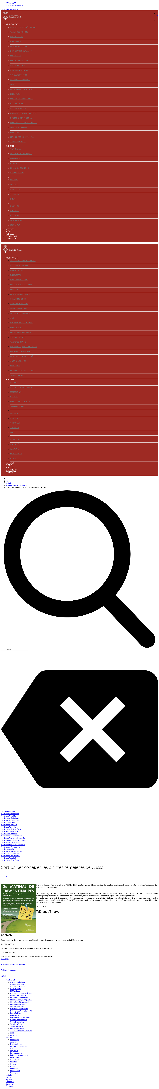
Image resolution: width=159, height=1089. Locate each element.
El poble (10, 146)
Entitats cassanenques (21, 154)
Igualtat (14, 163)
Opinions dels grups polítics (23, 123)
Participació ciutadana (21, 51)
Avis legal (4, 958)
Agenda (10, 234)
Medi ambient (16, 220)
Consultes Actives (18, 75)
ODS (12, 84)
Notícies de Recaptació (10, 842)
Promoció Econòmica (20, 168)
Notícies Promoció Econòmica (13, 844)
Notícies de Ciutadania (10, 818)
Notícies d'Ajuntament (10, 813)
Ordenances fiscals (19, 46)
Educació (14, 211)
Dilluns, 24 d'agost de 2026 (9, 9)
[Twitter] (157, 15)
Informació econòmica (21, 118)
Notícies (10, 229)
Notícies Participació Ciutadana (13, 840)
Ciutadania (15, 149)
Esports (14, 185)
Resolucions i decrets (20, 61)
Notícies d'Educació (9, 825)
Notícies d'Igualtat (8, 858)
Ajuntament (12, 24)
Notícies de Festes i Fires (11, 829)
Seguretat (15, 225)
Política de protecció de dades (13, 964)
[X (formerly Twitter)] (6, 876)
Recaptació (15, 56)
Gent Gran (15, 189)
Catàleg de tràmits (19, 32)
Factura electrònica (20, 80)
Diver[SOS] (14, 206)
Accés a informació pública (23, 27)
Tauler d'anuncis (17, 142)
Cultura (14, 180)
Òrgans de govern (18, 127)
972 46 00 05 (11, 3)
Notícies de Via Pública (10, 856)
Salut (12, 199)
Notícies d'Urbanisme (10, 853)
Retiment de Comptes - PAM (22, 137)
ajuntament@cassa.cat (15, 5)
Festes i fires (16, 158)
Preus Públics (16, 94)
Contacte (11, 239)
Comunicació (16, 37)
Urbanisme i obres (18, 65)
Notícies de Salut (7, 849)
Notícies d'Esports (8, 827)
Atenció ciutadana (19, 70)
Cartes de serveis (18, 108)
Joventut (14, 194)
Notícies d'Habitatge (9, 831)
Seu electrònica (17, 104)
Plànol (9, 232)
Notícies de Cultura (8, 822)
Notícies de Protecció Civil (11, 847)
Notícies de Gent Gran (10, 860)
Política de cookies (8, 970)
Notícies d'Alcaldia (8, 816)
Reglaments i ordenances (21, 99)
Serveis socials (17, 173)
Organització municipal (21, 89)
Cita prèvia (11, 236)
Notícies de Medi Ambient (11, 836)
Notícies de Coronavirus (10, 820)
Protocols (15, 132)
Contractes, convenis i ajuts (23, 113)
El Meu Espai (15, 41)
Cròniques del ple (8, 811)
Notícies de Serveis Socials (11, 851)
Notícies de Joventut (9, 833)
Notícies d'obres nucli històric (13, 838)
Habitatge (15, 215)
